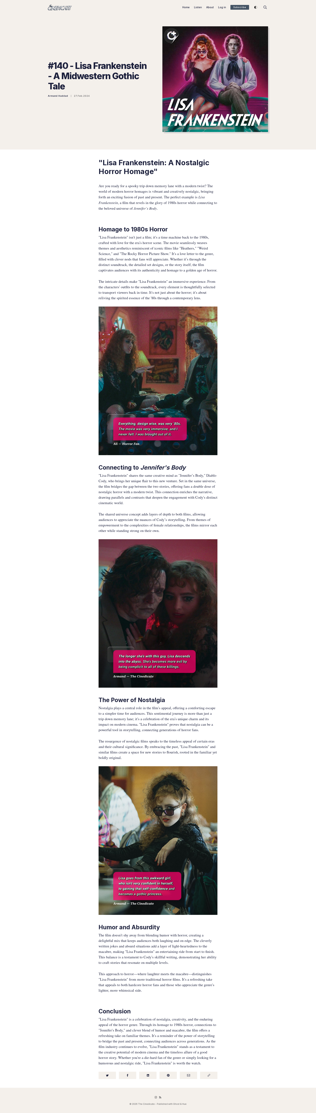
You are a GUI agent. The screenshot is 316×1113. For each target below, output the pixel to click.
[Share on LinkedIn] (148, 1075)
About (210, 7)
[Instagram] (156, 1097)
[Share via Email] (188, 1075)
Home (186, 7)
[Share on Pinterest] (168, 1075)
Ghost (176, 1104)
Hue (184, 1104)
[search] (265, 7)
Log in (222, 7)
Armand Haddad (58, 96)
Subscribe (239, 7)
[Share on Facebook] (127, 1075)
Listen (198, 7)
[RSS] (160, 1097)
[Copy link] (208, 1075)
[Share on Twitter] (107, 1075)
